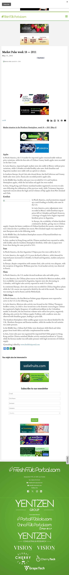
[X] (58, 121)
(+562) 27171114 (35, 480)
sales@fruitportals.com (35, 485)
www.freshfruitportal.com (30, 344)
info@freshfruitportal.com (35, 482)
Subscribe (67, 460)
